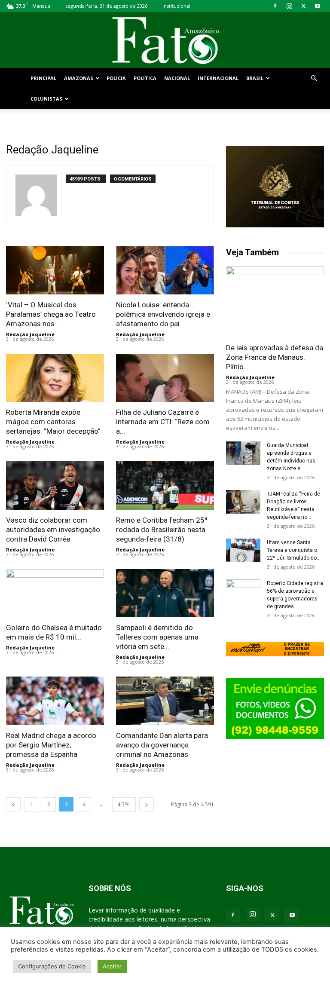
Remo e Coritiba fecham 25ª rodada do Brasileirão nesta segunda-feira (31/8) (162, 529)
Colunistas (46, 98)
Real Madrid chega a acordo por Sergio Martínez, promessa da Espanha (51, 745)
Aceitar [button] (112, 966)
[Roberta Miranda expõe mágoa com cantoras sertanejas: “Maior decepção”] (55, 378)
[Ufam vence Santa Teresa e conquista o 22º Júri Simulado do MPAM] (243, 550)
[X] (303, 6)
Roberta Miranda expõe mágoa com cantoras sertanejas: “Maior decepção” (53, 421)
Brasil (254, 78)
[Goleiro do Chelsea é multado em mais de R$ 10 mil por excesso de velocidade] (55, 593)
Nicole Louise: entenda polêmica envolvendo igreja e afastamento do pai (163, 314)
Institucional (176, 6)
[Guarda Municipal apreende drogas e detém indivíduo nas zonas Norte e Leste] (243, 453)
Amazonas (78, 78)
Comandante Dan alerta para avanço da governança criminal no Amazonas (162, 745)
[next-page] (146, 804)
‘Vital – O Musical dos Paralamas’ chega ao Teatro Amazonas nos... (51, 314)
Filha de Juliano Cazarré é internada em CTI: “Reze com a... (163, 421)
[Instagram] (289, 6)
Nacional (177, 78)
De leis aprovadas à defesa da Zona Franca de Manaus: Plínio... (274, 357)
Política (145, 78)
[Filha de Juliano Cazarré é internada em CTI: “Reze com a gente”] (165, 378)
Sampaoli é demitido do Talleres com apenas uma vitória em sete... (157, 637)
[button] (313, 78)
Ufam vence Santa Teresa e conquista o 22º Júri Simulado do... (294, 550)
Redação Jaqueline (30, 334)
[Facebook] (275, 6)
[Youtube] (317, 6)
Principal (43, 78)
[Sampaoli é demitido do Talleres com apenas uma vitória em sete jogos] (165, 593)
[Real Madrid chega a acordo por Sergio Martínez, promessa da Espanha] (55, 701)
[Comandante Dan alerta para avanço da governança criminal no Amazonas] (165, 701)
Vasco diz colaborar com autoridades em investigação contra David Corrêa (53, 529)
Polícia (116, 78)
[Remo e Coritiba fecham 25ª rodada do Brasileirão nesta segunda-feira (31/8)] (165, 485)
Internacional (218, 78)
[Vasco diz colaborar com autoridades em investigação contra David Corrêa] (55, 485)
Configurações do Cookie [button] (52, 966)
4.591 (124, 804)
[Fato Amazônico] (165, 40)
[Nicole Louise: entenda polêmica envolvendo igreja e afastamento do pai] (165, 270)
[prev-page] (13, 804)
